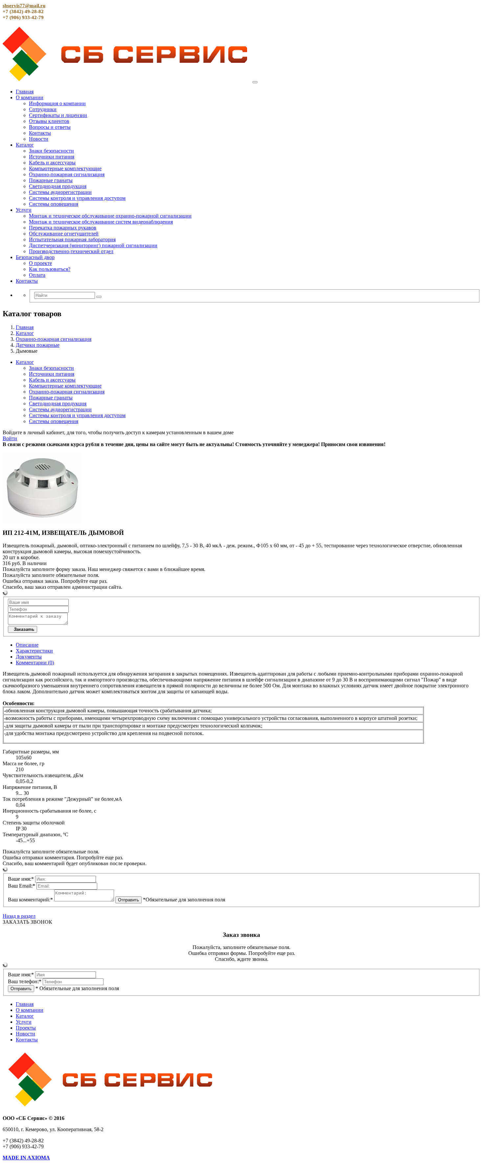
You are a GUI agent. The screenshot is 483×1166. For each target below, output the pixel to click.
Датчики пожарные (37, 345)
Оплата (37, 275)
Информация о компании (57, 103)
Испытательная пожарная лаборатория (72, 239)
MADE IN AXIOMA (26, 1157)
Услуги (24, 210)
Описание (27, 645)
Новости (38, 139)
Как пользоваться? (49, 269)
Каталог (25, 145)
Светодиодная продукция (57, 186)
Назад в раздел (19, 916)
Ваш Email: (21, 886)
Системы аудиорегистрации (60, 192)
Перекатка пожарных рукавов (62, 227)
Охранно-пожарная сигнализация (66, 174)
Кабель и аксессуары (52, 162)
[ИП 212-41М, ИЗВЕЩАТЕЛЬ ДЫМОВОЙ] (42, 520)
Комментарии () (35, 662)
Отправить (128, 899)
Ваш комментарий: (30, 899)
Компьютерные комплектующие (65, 168)
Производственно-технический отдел (71, 251)
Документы (29, 656)
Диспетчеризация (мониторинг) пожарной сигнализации (93, 245)
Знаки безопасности (51, 151)
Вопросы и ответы (50, 127)
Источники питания (51, 156)
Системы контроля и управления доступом (77, 198)
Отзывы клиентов (49, 121)
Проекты (26, 1028)
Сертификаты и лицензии (58, 115)
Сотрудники (43, 109)
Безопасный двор (35, 257)
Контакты (40, 133)
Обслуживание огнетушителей (64, 233)
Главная (25, 91)
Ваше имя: (21, 879)
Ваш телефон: (24, 981)
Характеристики (34, 651)
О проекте (40, 263)
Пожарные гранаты (51, 180)
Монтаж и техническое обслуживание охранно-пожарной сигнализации (110, 216)
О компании (29, 97)
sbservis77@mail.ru (24, 5)
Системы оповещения (53, 204)
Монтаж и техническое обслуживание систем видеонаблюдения (101, 222)
